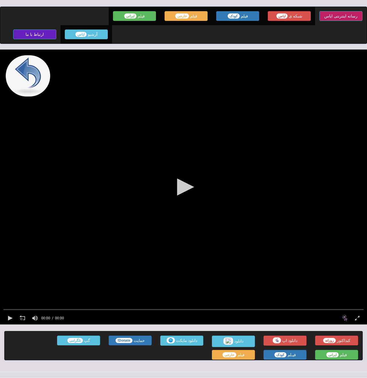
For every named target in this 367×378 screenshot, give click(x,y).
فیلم (239, 16)
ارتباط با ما (35, 34)
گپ (79, 340)
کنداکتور (337, 340)
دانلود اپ (289, 340)
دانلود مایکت (186, 340)
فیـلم (286, 355)
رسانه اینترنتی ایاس (341, 16)
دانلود (238, 340)
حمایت (131, 340)
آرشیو (87, 34)
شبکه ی (290, 16)
